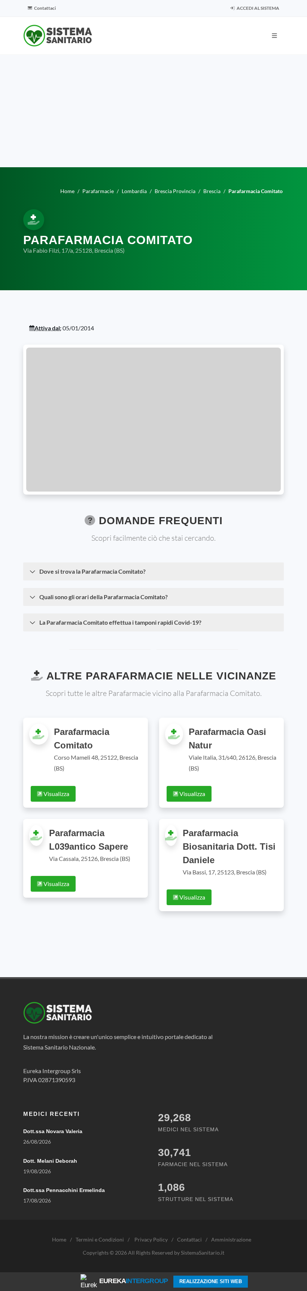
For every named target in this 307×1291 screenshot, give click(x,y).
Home (59, 1239)
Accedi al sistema (257, 8)
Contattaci (44, 8)
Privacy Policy (151, 1239)
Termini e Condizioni (100, 1239)
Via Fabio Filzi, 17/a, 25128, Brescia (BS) (74, 250)
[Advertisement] (153, 110)
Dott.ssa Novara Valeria (52, 1131)
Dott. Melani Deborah (50, 1161)
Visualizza (55, 793)
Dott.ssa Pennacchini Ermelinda (64, 1190)
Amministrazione (231, 1239)
